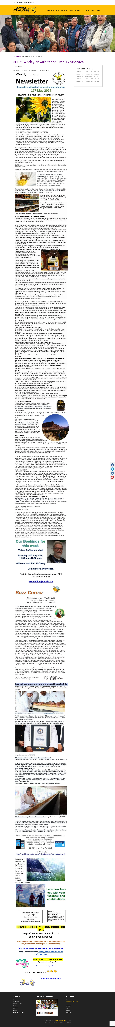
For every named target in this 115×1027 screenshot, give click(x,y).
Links (92, 10)
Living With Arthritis (61, 10)
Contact (98, 10)
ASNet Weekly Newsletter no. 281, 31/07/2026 (88, 79)
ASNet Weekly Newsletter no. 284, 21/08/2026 (88, 72)
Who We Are (50, 10)
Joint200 (77, 10)
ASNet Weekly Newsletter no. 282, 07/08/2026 (88, 76)
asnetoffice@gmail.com (72, 1001)
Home (43, 10)
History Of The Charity (18, 1012)
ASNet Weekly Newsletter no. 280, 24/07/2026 (88, 81)
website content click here (64, 1022)
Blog (18, 56)
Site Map (69, 1020)
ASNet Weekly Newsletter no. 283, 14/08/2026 (88, 74)
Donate (71, 10)
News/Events (85, 10)
